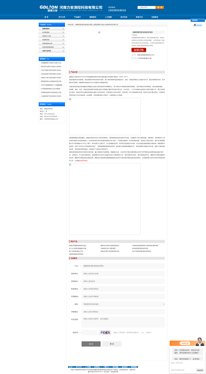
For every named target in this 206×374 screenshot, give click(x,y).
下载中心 (106, 367)
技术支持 (124, 17)
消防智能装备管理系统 (76, 254)
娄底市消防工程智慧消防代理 (110, 251)
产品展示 (77, 17)
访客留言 (155, 17)
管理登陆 (134, 367)
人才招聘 (108, 17)
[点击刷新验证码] (105, 332)
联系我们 (97, 367)
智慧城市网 (114, 372)
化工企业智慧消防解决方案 (77, 248)
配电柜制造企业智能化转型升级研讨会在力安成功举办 (58, 81)
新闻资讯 (93, 17)
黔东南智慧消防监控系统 (140, 248)
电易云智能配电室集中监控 (77, 245)
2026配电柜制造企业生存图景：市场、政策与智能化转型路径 (60, 89)
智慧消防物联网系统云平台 (145, 55)
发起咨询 (200, 370)
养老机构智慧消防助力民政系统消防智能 (145, 245)
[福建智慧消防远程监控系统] (99, 50)
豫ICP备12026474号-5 (95, 372)
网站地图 (115, 367)
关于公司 (62, 17)
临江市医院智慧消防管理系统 (141, 251)
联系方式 (139, 17)
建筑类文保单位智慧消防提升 (110, 245)
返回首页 (125, 367)
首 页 (46, 17)
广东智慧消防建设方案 (144, 58)
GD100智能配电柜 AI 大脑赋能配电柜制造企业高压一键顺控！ (61, 85)
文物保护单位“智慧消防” (108, 248)
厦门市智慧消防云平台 (76, 251)
